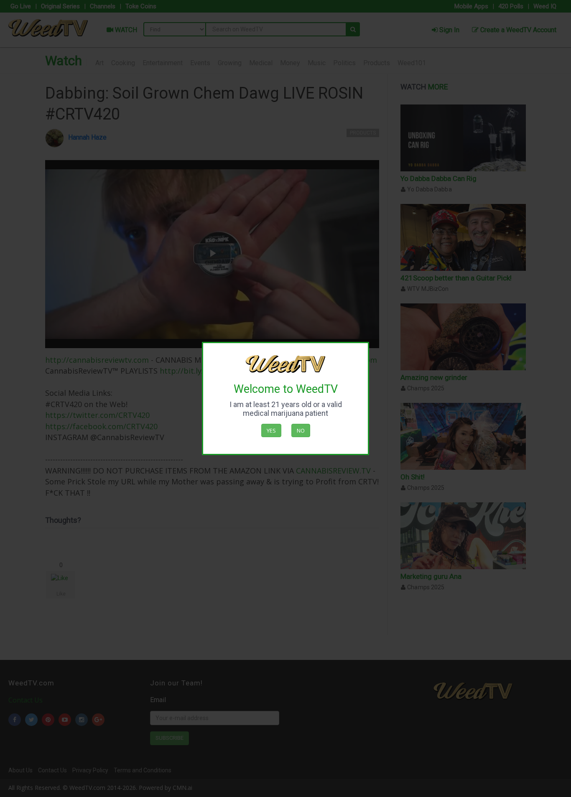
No (301, 430)
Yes (271, 430)
